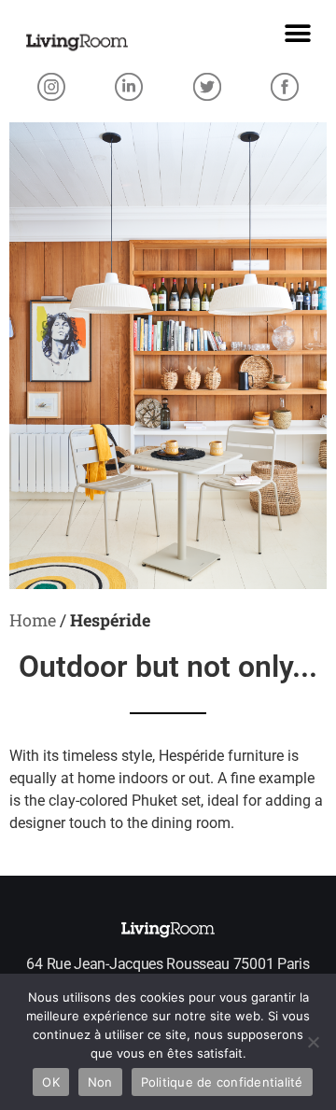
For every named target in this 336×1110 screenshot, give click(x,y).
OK (51, 1082)
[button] (297, 33)
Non (100, 1082)
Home (32, 620)
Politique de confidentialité (222, 1082)
